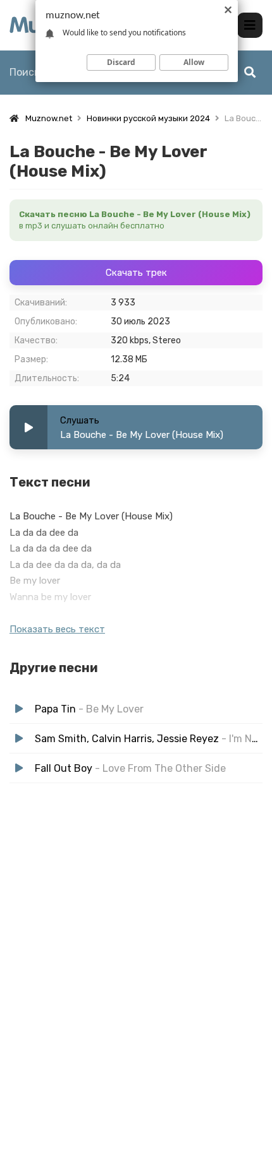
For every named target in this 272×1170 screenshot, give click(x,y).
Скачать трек (136, 272)
